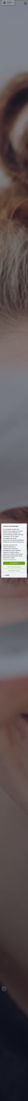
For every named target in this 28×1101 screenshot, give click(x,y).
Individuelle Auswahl (14, 570)
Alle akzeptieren (14, 563)
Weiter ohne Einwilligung (14, 567)
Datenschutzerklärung (9, 559)
